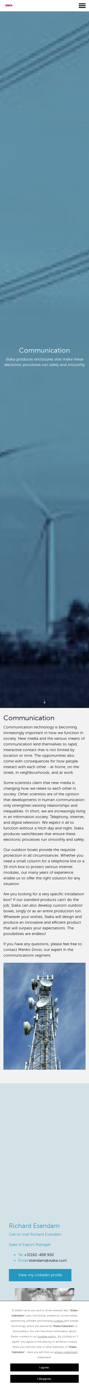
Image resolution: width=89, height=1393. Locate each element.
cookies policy (46, 1336)
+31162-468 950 (39, 1255)
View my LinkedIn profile (40, 1275)
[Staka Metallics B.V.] (9, 5)
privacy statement (65, 1352)
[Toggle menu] (82, 5)
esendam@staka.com (48, 1260)
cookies (58, 1320)
